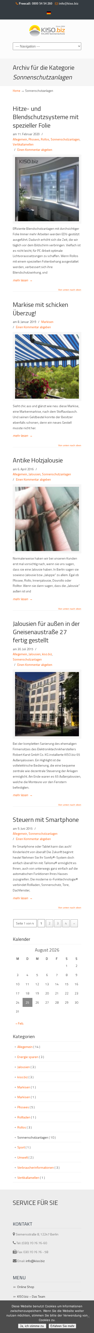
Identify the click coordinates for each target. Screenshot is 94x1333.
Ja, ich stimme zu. (32, 1326)
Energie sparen (30, 1056)
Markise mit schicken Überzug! (40, 309)
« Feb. (20, 1023)
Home (16, 91)
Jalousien (35, 474)
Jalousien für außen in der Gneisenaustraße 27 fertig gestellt (46, 632)
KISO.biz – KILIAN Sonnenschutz (47, 30)
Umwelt (25, 1157)
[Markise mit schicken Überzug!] (47, 366)
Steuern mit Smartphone (46, 819)
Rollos (45, 139)
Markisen (47, 321)
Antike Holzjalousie (38, 460)
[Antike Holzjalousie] (47, 519)
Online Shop (25, 1286)
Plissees (34, 139)
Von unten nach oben (69, 290)
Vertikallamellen (23, 144)
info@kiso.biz (68, 3)
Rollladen (26, 1117)
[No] (88, 1316)
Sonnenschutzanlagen (65, 139)
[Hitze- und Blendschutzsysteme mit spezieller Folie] (47, 189)
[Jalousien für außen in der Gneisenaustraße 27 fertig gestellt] (47, 704)
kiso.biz (47, 654)
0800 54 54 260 (41, 3)
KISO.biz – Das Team (31, 1296)
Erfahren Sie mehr (62, 1326)
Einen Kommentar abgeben (34, 149)
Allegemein (20, 139)
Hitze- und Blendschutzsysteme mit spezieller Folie (46, 117)
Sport (24, 1147)
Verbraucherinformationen (38, 1167)
